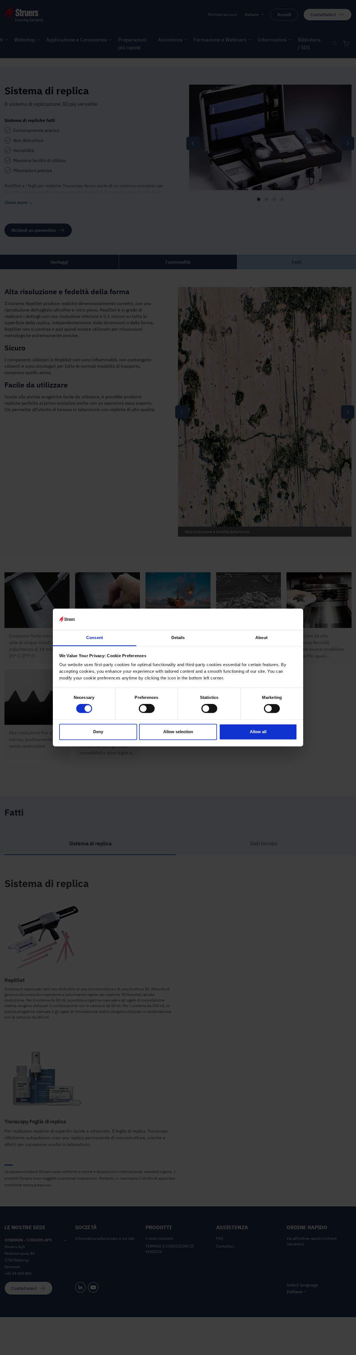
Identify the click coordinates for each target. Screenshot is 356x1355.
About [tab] (261, 637)
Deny (98, 731)
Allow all (258, 731)
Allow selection (178, 731)
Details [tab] (178, 637)
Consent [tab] (94, 637)
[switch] (147, 708)
